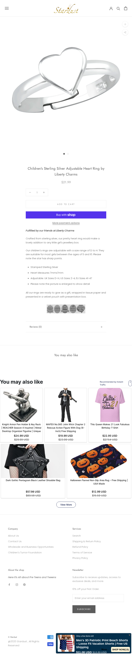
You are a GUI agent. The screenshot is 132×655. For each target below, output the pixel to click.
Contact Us (15, 541)
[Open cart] (125, 8)
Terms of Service (82, 552)
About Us (13, 535)
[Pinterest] (24, 584)
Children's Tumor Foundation (25, 552)
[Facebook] (9, 584)
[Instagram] (17, 584)
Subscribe (84, 609)
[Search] (118, 8)
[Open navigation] (7, 8)
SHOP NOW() (120, 649)
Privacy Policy (80, 558)
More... (105, 649)
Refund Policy (80, 546)
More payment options (66, 222)
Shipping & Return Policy (86, 541)
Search (76, 535)
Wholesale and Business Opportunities (31, 546)
